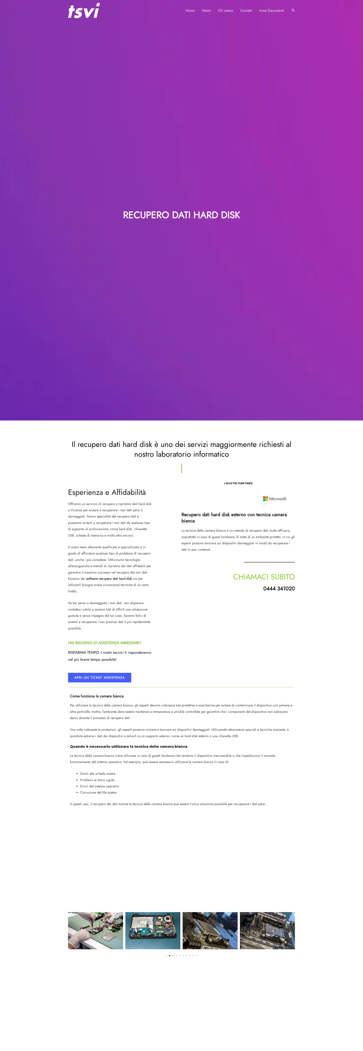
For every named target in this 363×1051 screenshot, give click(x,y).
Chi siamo (225, 10)
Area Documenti (271, 10)
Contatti (246, 10)
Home (190, 10)
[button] (293, 10)
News (206, 10)
